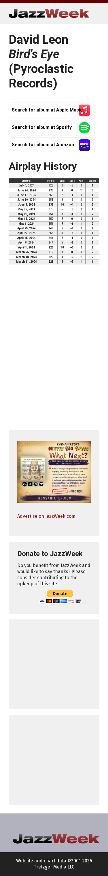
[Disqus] (54, 349)
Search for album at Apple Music (47, 110)
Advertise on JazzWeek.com (46, 516)
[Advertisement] (54, 664)
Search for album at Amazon (43, 144)
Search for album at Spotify (42, 127)
